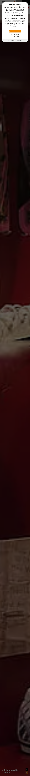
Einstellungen (15, 34)
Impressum (19, 40)
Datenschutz (11, 40)
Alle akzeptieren (15, 31)
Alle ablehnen (15, 36)
